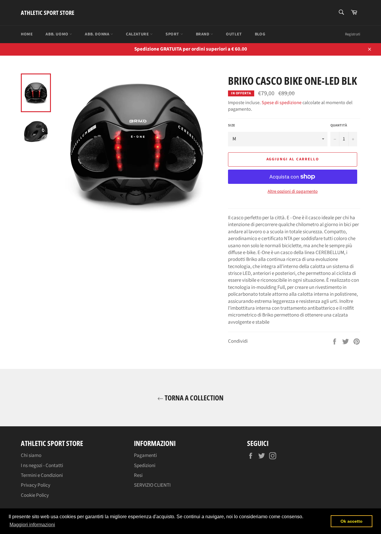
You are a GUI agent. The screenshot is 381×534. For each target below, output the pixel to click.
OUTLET (234, 34)
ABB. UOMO (57, 34)
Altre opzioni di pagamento (293, 192)
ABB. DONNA (97, 34)
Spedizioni (144, 465)
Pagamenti (145, 455)
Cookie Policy (35, 495)
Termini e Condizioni (42, 475)
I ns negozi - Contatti (42, 465)
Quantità (338, 125)
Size (231, 125)
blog (260, 34)
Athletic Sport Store (47, 13)
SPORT (172, 34)
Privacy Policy (35, 485)
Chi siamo (31, 455)
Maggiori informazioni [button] (32, 524)
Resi (138, 475)
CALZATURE (138, 34)
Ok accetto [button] (352, 521)
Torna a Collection (193, 398)
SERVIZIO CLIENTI (152, 485)
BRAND (203, 34)
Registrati (352, 34)
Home (27, 34)
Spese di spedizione (282, 102)
